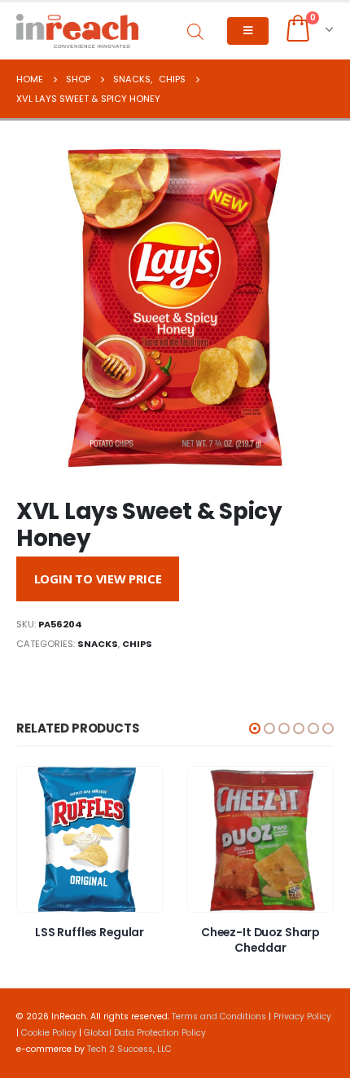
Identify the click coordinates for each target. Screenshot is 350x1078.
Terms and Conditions (219, 1016)
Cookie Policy (49, 1033)
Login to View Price (98, 578)
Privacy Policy (302, 1016)
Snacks (97, 643)
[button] (254, 728)
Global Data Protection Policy (145, 1033)
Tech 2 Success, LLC (129, 1049)
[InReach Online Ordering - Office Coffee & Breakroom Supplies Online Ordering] (77, 31)
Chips (137, 643)
